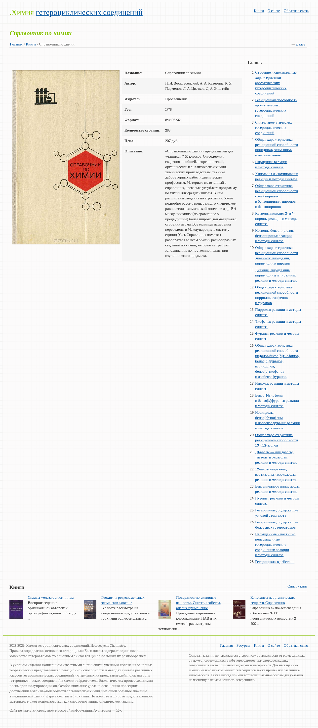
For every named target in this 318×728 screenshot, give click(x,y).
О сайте (274, 10)
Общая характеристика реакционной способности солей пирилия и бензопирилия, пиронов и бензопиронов (276, 196)
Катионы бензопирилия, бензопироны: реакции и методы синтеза (274, 235)
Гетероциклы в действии (274, 561)
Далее (300, 44)
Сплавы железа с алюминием (51, 597)
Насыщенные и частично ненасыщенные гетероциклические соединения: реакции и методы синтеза (275, 544)
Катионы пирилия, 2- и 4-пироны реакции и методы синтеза (276, 218)
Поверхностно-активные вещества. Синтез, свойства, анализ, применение (198, 602)
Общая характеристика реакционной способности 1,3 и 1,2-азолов (276, 440)
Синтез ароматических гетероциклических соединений (273, 127)
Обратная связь (296, 10)
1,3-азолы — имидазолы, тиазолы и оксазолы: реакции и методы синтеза (276, 457)
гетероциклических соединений (89, 12)
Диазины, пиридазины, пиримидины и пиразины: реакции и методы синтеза (276, 275)
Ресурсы (243, 645)
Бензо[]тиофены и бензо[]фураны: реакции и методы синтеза (277, 400)
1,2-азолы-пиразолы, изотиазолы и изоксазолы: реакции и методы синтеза (276, 474)
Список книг (297, 586)
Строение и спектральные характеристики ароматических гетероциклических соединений (276, 82)
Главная (16, 44)
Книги (259, 10)
